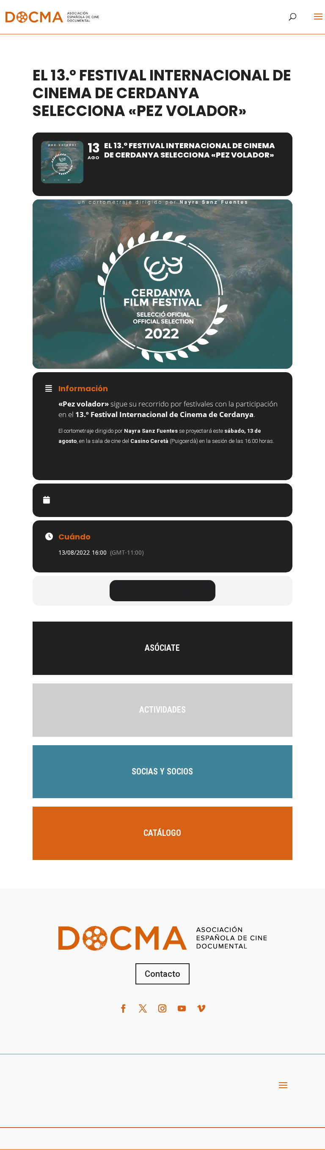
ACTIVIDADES (162, 710)
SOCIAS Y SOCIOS (162, 771)
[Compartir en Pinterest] (183, 590)
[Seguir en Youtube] (182, 1009)
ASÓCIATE (162, 648)
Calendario (79, 499)
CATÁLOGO (162, 833)
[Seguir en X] (143, 1009)
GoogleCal (129, 499)
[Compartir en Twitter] (141, 590)
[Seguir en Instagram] (162, 1009)
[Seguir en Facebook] (124, 1009)
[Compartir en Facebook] (120, 590)
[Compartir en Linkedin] (162, 590)
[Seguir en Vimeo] (201, 1009)
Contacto (162, 974)
